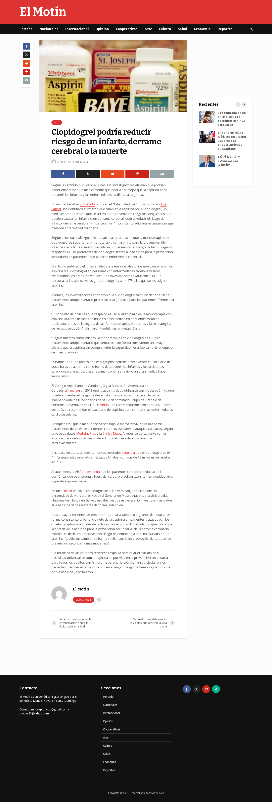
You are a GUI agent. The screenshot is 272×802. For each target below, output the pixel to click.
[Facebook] (187, 689)
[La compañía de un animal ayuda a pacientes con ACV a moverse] (207, 117)
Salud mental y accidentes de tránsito (229, 160)
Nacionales (48, 29)
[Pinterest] (206, 689)
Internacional (77, 29)
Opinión (102, 29)
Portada (26, 29)
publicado (87, 204)
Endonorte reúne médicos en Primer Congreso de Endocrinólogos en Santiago (232, 140)
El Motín (43, 12)
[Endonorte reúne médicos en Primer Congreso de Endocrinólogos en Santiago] (207, 137)
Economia (202, 29)
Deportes (225, 29)
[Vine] (216, 689)
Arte (148, 29)
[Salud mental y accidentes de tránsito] (207, 160)
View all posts (83, 599)
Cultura (165, 29)
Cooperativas (127, 29)
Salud (182, 29)
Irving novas (157, 793)
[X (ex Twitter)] (197, 689)
